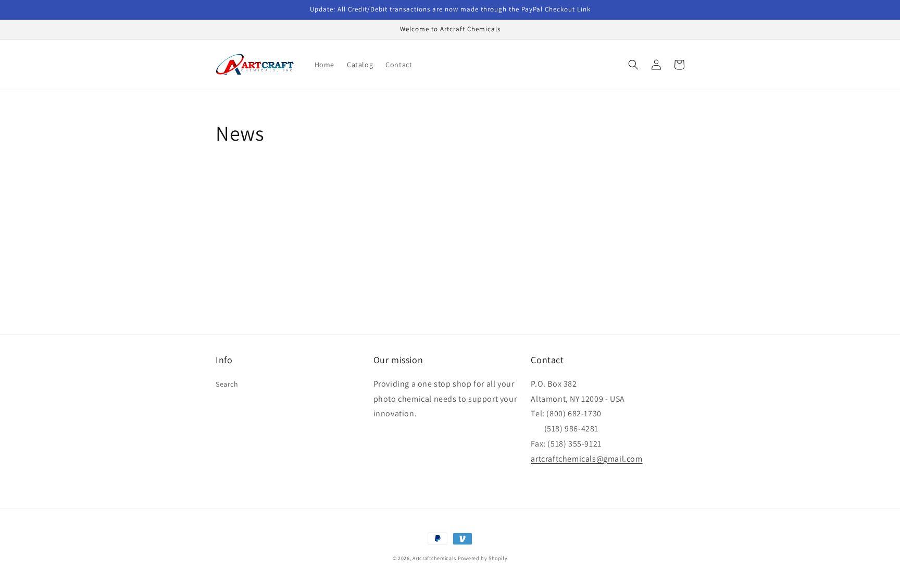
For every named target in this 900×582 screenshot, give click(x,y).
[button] (633, 64)
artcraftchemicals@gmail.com (586, 458)
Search (227, 384)
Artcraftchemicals (434, 558)
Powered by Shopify (483, 558)
